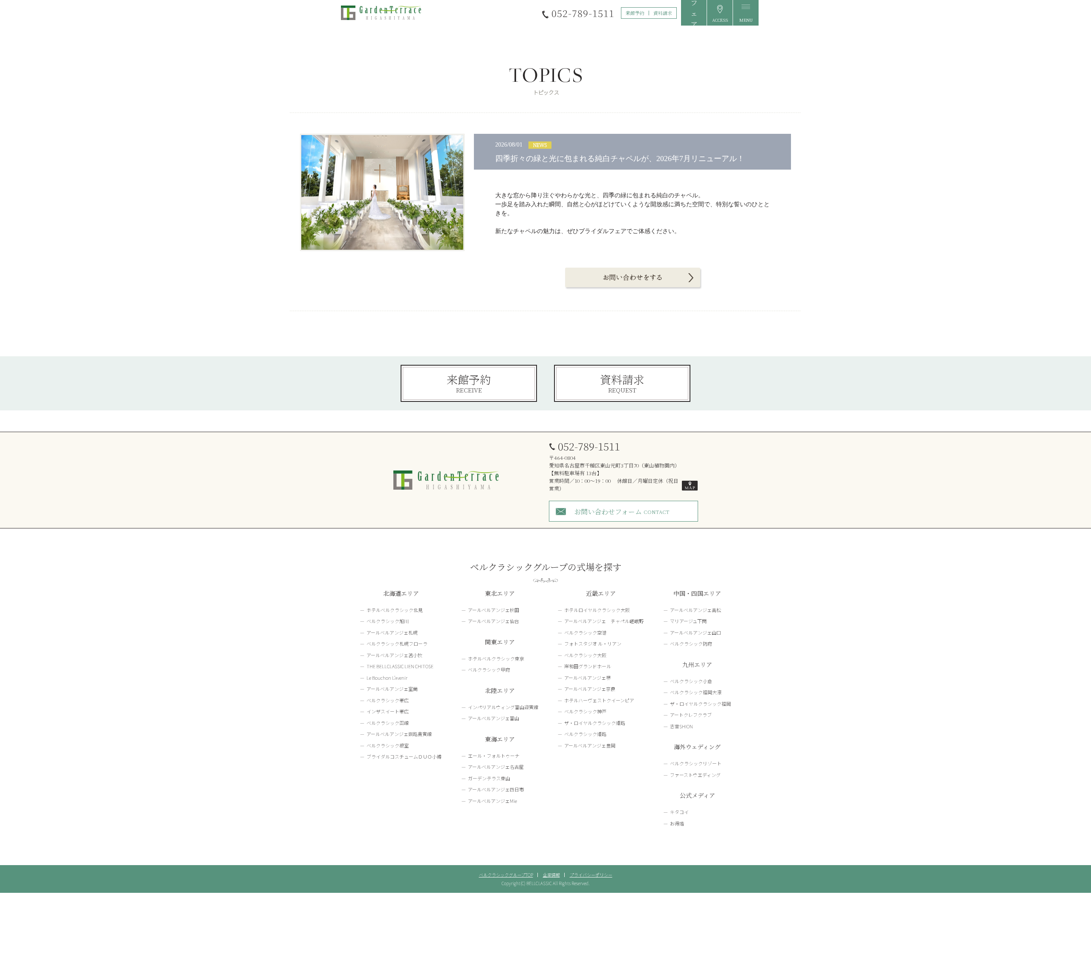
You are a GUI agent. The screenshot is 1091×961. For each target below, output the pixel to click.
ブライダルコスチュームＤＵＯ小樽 (404, 756)
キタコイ (679, 811)
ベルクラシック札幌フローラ (397, 643)
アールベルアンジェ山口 (695, 632)
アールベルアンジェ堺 (587, 677)
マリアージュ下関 (688, 621)
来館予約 (635, 12)
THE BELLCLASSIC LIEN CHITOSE (400, 666)
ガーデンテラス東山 (489, 778)
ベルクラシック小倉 (691, 681)
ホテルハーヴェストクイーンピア (599, 700)
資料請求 (662, 12)
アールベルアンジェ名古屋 (496, 766)
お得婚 (677, 823)
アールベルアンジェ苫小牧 (394, 655)
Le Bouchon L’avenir (387, 677)
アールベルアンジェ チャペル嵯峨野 (604, 621)
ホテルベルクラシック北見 (395, 609)
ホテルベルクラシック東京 (496, 658)
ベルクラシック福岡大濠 (696, 692)
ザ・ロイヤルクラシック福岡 (700, 703)
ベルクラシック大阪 (585, 655)
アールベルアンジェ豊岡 (589, 745)
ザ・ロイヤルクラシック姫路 (594, 722)
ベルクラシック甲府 (489, 669)
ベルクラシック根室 (388, 745)
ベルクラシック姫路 (585, 733)
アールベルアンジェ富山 (493, 718)
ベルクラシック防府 (691, 643)
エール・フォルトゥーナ (494, 755)
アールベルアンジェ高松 (695, 609)
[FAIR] (694, 13)
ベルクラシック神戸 (585, 711)
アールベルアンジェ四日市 (496, 789)
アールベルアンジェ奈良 (589, 688)
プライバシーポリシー (591, 875)
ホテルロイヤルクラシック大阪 (597, 609)
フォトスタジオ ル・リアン (592, 643)
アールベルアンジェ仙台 (493, 621)
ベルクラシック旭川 (388, 621)
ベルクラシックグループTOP (506, 875)
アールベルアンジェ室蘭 (392, 688)
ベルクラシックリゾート (696, 763)
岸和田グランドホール (587, 666)
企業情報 (551, 875)
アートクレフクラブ (691, 714)
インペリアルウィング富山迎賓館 (503, 707)
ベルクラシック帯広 (388, 700)
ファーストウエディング (695, 774)
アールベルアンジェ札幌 (392, 632)
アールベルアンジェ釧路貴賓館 (399, 733)
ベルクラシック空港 (585, 632)
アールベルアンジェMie (492, 800)
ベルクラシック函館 (388, 722)
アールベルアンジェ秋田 (493, 609)
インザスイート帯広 (388, 711)
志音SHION (681, 726)
